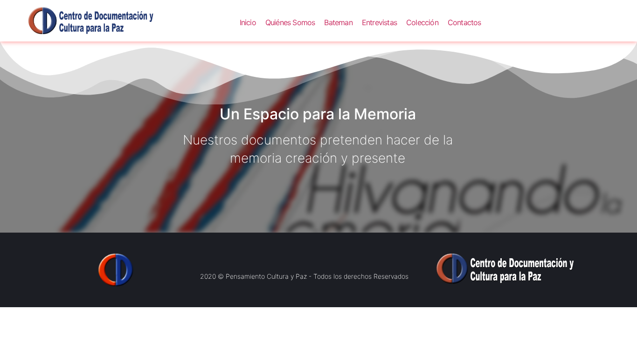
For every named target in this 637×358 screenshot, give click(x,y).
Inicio (248, 22)
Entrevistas (379, 22)
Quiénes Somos (290, 22)
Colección (422, 22)
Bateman (338, 22)
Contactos (464, 22)
